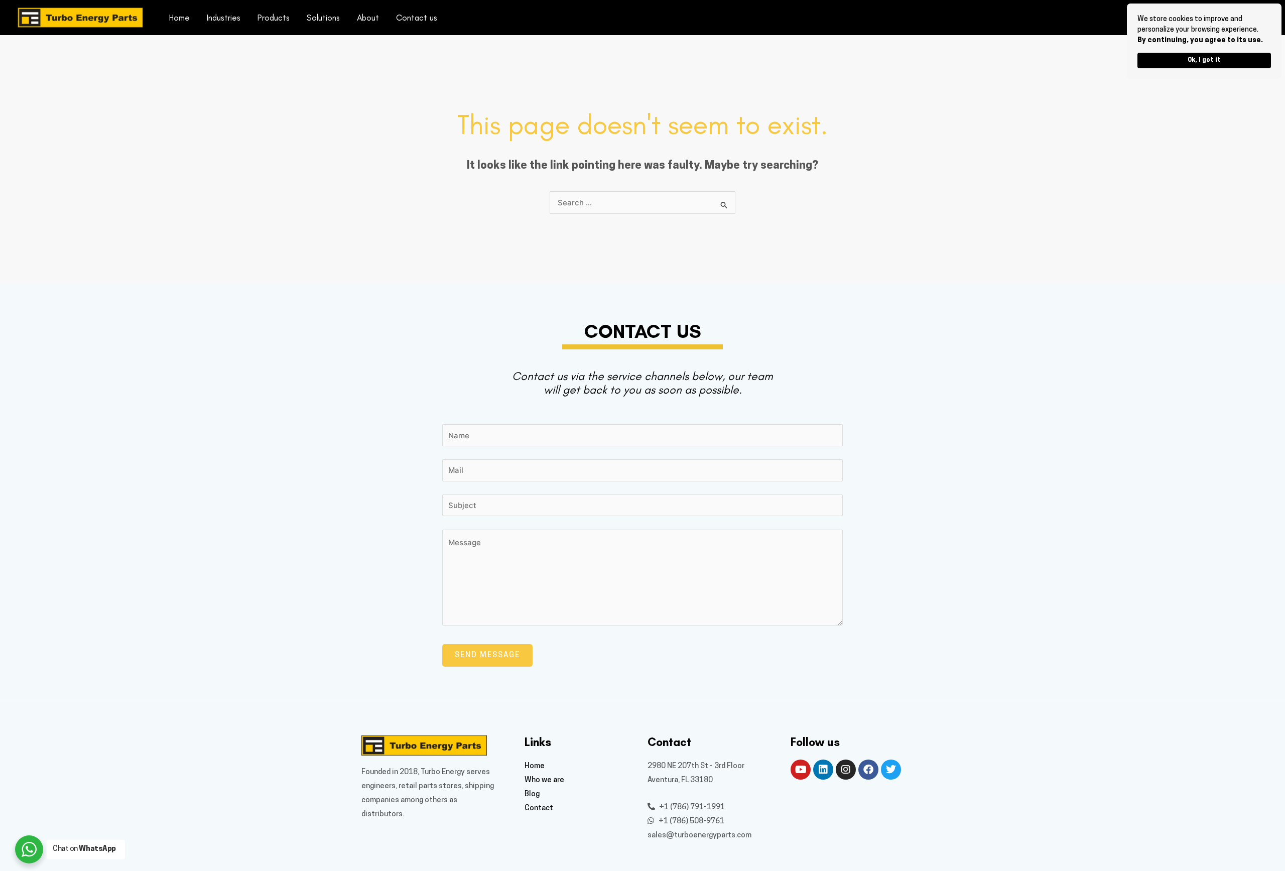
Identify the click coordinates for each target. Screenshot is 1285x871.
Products (274, 18)
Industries (223, 18)
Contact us (416, 18)
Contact (539, 808)
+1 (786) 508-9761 (690, 821)
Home (179, 18)
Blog (532, 794)
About (368, 18)
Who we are (544, 780)
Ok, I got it (1204, 60)
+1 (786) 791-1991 (691, 807)
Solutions (323, 18)
